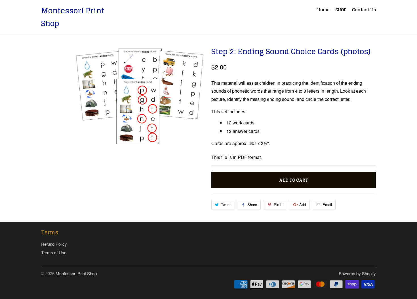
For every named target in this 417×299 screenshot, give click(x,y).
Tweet (226, 204)
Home (323, 10)
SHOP (340, 10)
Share (252, 204)
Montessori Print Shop (72, 17)
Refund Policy (54, 244)
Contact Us (364, 10)
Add (302, 204)
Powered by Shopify (357, 273)
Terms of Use (53, 252)
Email (327, 204)
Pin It (278, 204)
